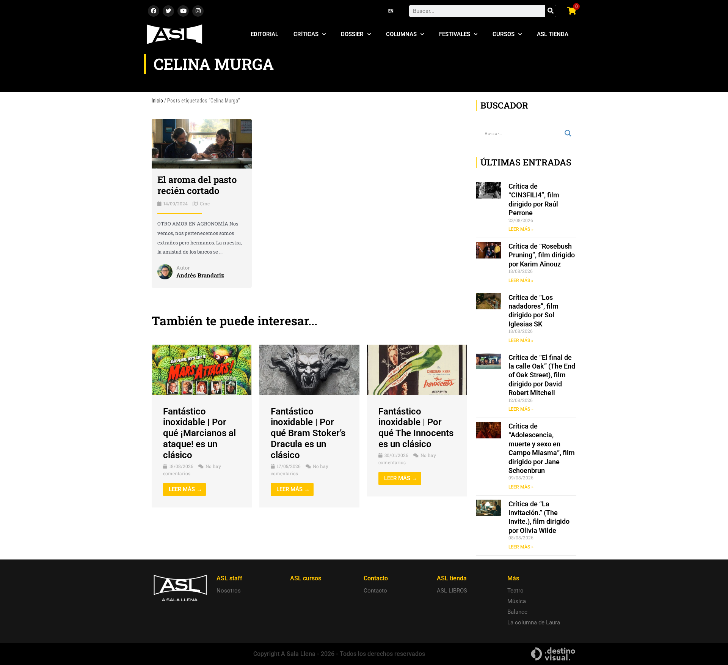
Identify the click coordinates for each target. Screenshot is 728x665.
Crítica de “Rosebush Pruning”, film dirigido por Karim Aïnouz (541, 255)
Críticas (305, 34)
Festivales (454, 34)
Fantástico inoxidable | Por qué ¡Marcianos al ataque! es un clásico (199, 433)
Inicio (157, 101)
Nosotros (229, 590)
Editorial (264, 34)
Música (516, 601)
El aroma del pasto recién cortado (197, 185)
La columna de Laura (533, 622)
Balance (517, 611)
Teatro (515, 590)
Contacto (375, 590)
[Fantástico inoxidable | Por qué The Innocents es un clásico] (417, 369)
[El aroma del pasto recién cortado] (202, 143)
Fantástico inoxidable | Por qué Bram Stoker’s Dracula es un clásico (308, 433)
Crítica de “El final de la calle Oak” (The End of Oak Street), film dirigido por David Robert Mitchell (541, 375)
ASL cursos (305, 578)
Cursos (504, 34)
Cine (205, 203)
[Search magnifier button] (568, 133)
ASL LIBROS (452, 590)
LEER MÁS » (520, 229)
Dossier (352, 34)
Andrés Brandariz (200, 275)
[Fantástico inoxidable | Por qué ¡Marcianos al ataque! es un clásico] (202, 369)
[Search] (550, 11)
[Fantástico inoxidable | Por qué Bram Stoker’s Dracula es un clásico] (309, 369)
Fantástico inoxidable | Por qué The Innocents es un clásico (415, 427)
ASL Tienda (552, 34)
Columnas (401, 34)
